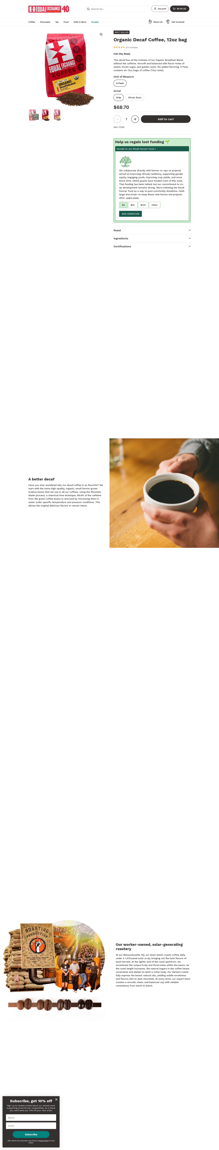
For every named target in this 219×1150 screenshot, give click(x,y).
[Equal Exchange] (48, 9)
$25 (133, 205)
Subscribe (31, 1134)
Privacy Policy (44, 1141)
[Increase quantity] (135, 119)
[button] (152, 230)
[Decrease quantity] (117, 119)
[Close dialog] (56, 1099)
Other (155, 205)
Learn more (132, 198)
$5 (123, 205)
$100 (143, 205)
